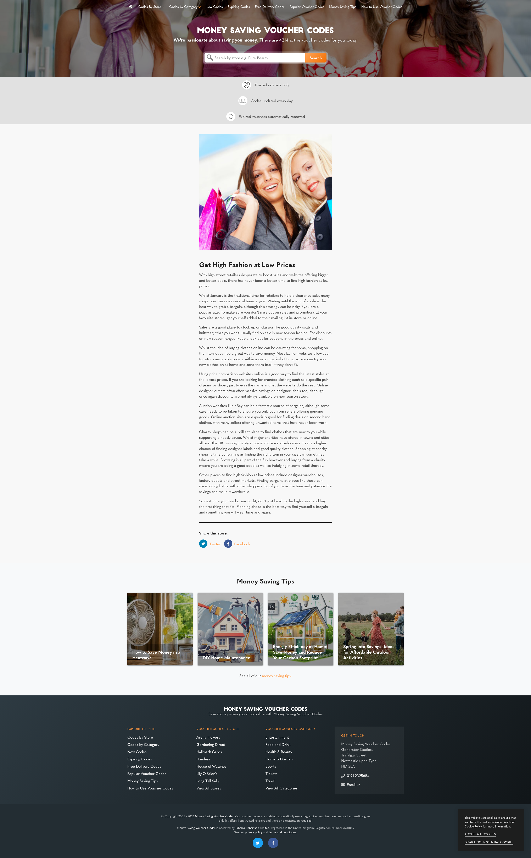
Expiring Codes (239, 6)
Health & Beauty (279, 751)
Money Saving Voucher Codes (214, 816)
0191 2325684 (358, 775)
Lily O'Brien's (207, 773)
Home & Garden (279, 758)
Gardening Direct (210, 744)
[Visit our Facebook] (273, 843)
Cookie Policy (473, 826)
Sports (271, 766)
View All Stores (208, 788)
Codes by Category (183, 6)
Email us (353, 784)
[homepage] (130, 6)
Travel (270, 780)
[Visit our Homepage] (265, 29)
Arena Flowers (208, 737)
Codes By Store (149, 6)
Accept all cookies (480, 834)
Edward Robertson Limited (252, 828)
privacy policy (253, 832)
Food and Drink (278, 744)
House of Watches (211, 766)
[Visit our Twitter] (258, 843)
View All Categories (282, 788)
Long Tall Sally (207, 780)
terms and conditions (282, 832)
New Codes (214, 6)
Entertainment (277, 737)
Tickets (271, 773)
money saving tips (276, 675)
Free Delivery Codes (270, 6)
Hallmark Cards (209, 751)
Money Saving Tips (342, 6)
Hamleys (203, 758)
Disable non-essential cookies (489, 842)
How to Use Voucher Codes (381, 6)
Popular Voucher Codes (307, 6)
